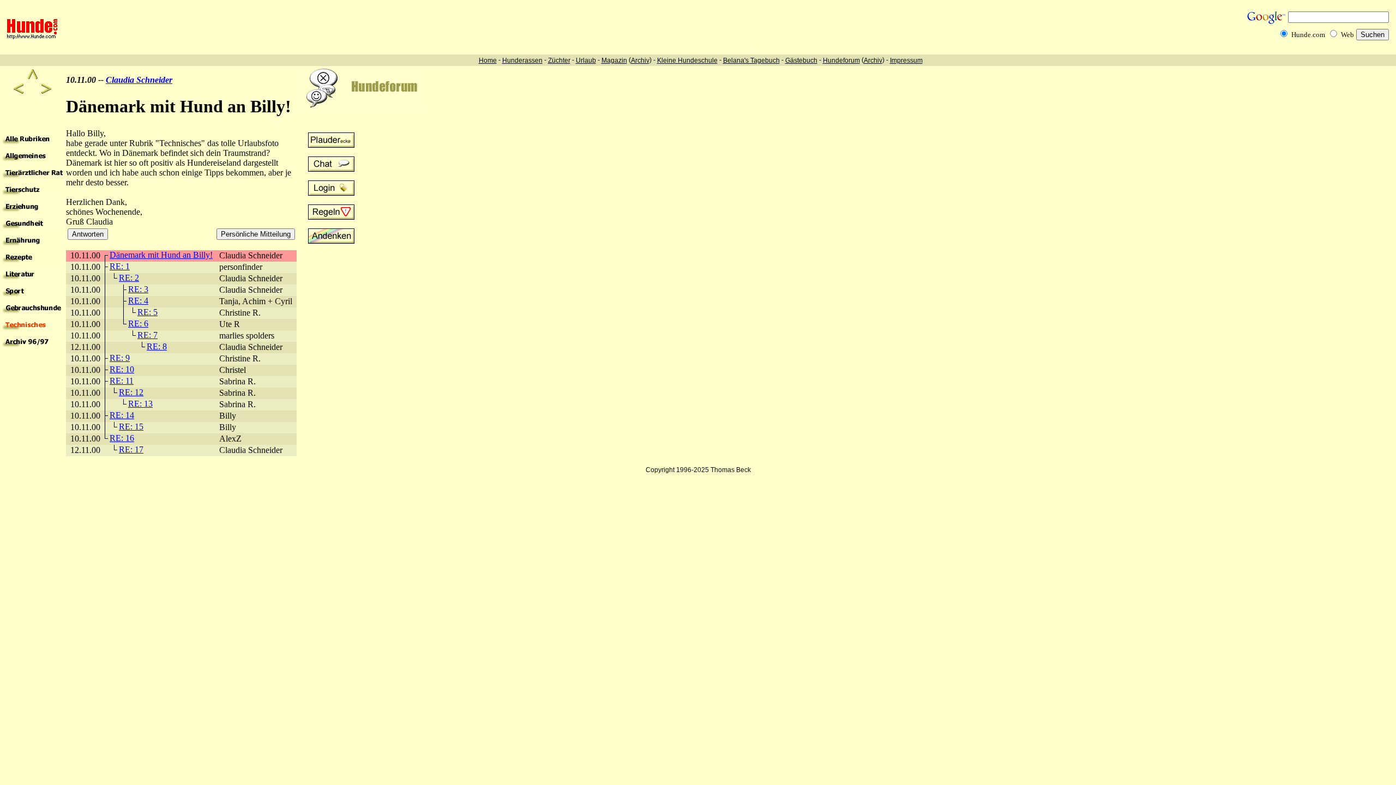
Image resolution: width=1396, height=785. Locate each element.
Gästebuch (801, 60)
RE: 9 (120, 358)
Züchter (559, 60)
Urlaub (586, 60)
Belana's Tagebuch (751, 60)
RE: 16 (122, 438)
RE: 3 (138, 289)
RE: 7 (147, 335)
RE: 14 (122, 415)
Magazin (614, 60)
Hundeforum (841, 60)
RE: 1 (120, 266)
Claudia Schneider (139, 79)
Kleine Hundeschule (687, 60)
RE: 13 (140, 403)
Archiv (640, 60)
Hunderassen (522, 60)
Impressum (906, 60)
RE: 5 (147, 312)
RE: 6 (138, 323)
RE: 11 (122, 380)
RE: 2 (129, 277)
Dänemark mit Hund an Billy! (161, 254)
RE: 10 (122, 369)
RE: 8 (157, 346)
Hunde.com (1308, 35)
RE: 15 (131, 426)
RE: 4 (138, 300)
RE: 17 (131, 449)
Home (488, 60)
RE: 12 (131, 392)
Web (1347, 35)
